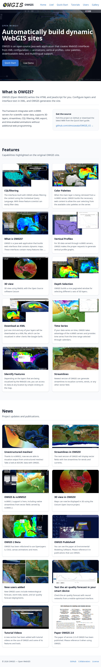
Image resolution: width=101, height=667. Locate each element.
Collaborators (84, 661)
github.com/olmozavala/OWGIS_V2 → (74, 125)
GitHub (73, 661)
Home (43, 4)
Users (86, 4)
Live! (51, 4)
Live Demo (28, 63)
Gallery (95, 4)
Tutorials (75, 4)
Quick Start (62, 4)
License (95, 661)
